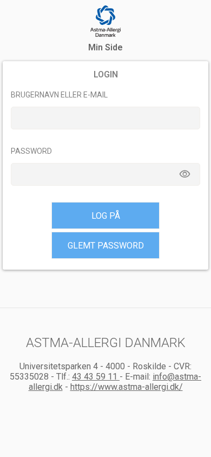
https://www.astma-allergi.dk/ (126, 387)
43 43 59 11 (96, 376)
